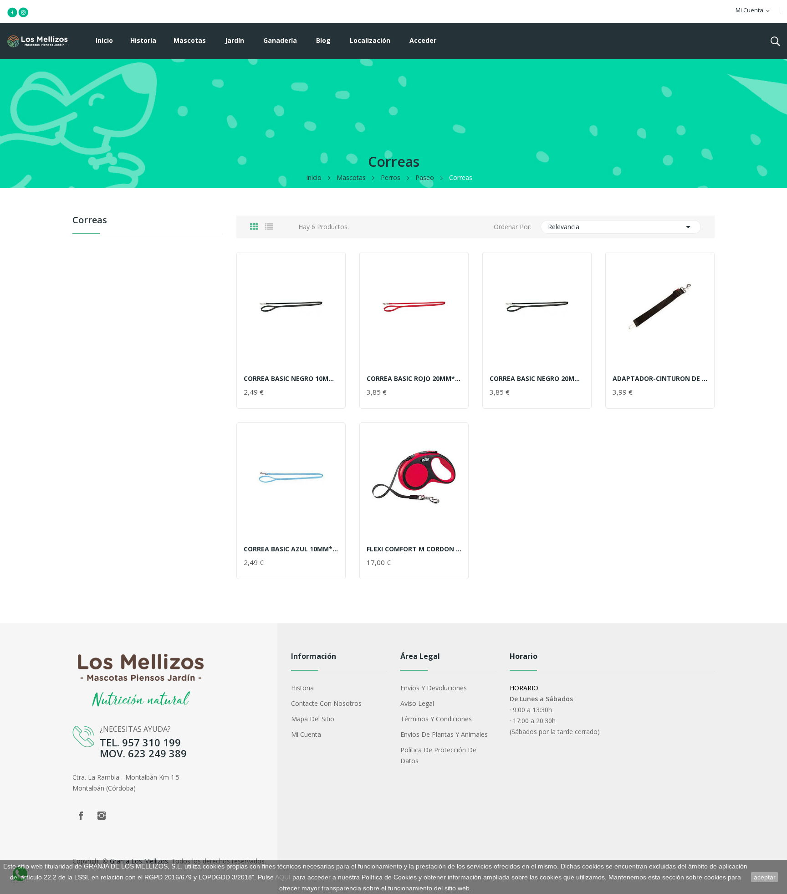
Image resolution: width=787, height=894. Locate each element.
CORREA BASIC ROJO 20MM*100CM (414, 379)
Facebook (80, 815)
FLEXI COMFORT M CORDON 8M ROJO (414, 549)
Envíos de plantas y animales (444, 734)
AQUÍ (283, 877)
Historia (302, 687)
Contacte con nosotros (326, 703)
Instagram (101, 815)
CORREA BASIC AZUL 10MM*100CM (291, 549)
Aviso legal (417, 703)
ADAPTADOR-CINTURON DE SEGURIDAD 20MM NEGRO (660, 379)
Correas (89, 221)
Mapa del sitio (312, 718)
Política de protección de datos (438, 755)
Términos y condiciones (436, 718)
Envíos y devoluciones (433, 687)
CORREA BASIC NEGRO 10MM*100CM (291, 379)
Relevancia (621, 226)
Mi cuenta (306, 734)
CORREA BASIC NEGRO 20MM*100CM (537, 379)
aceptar (765, 877)
